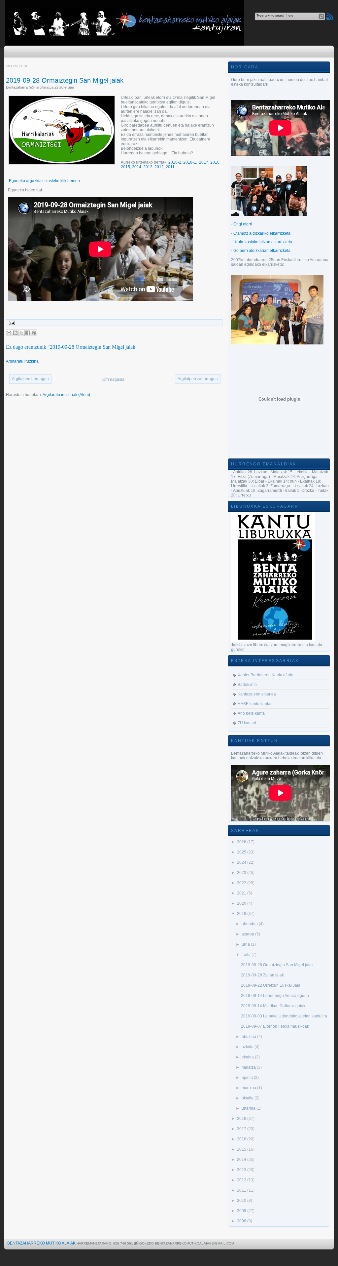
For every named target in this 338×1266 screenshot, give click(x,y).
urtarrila (249, 1108)
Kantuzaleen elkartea (257, 694)
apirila (248, 1077)
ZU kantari (247, 723)
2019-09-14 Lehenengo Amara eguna (275, 995)
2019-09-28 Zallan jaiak (262, 975)
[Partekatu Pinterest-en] (34, 333)
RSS (329, 16)
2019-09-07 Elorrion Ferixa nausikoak (275, 1026)
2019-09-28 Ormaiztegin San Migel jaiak (64, 80)
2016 (215, 162)
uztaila (248, 1047)
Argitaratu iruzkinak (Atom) (66, 394)
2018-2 (174, 162)
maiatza (249, 1067)
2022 (242, 883)
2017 (203, 162)
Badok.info (247, 684)
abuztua (249, 1036)
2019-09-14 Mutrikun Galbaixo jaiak (273, 1006)
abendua (250, 924)
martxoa (249, 1088)
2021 (242, 893)
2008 (242, 1221)
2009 (242, 1210)
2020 (242, 903)
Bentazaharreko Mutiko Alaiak (41, 1243)
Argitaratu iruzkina (22, 361)
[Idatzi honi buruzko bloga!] (15, 333)
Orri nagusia (113, 379)
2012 (159, 167)
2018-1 (189, 162)
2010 (242, 1200)
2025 (242, 852)
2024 (242, 862)
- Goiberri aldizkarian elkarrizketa (260, 250)
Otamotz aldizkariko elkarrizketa (261, 233)
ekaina (248, 1057)
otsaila (248, 1098)
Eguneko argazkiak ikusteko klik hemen (44, 180)
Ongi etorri (242, 224)
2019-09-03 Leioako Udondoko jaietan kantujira (284, 1016)
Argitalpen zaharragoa (198, 378)
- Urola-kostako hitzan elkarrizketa (261, 242)
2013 (147, 167)
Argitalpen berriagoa (30, 378)
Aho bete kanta (251, 713)
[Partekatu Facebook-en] (27, 333)
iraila (247, 954)
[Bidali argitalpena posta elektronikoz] (11, 322)
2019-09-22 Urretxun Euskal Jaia (270, 985)
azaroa (248, 934)
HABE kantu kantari (255, 703)
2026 (242, 842)
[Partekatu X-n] (21, 333)
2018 (242, 1118)
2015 (125, 167)
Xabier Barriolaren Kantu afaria (265, 675)
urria (246, 944)
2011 (170, 167)
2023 (242, 872)
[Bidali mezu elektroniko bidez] (9, 333)
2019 (242, 913)
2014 (136, 167)
